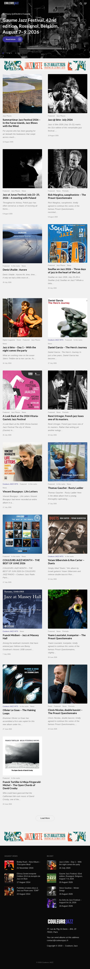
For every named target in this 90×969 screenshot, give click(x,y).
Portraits (65, 191)
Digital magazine (9, 340)
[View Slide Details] (45, 65)
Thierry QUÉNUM (12, 14)
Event (19, 340)
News (24, 191)
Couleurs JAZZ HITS (55, 340)
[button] (85, 3)
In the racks (15, 266)
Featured (51, 116)
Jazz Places (7, 116)
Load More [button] (45, 818)
